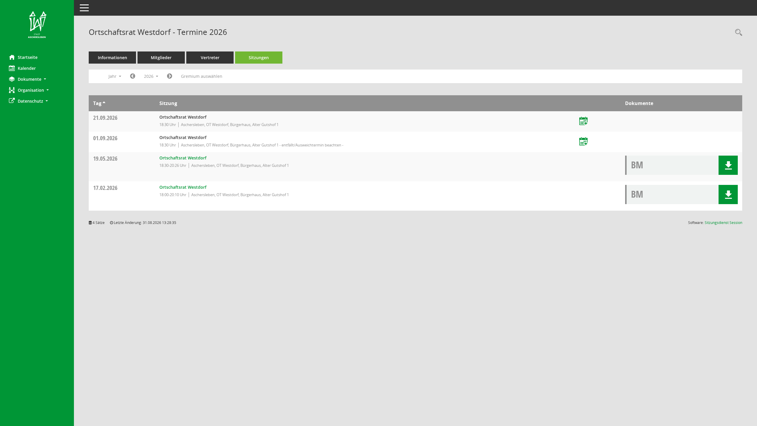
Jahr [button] (113, 76)
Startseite (28, 57)
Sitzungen (259, 57)
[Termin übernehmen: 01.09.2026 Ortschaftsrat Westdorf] (583, 142)
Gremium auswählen (201, 76)
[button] (37, 79)
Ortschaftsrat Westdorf (182, 158)
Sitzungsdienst (723, 222)
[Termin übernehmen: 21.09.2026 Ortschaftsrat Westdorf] (583, 121)
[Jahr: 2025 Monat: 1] (133, 76)
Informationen (112, 57)
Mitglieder (161, 57)
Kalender (27, 68)
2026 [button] (149, 76)
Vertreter (210, 57)
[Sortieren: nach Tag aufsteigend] (104, 103)
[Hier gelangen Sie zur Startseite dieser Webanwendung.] (37, 25)
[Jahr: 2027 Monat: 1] (170, 76)
